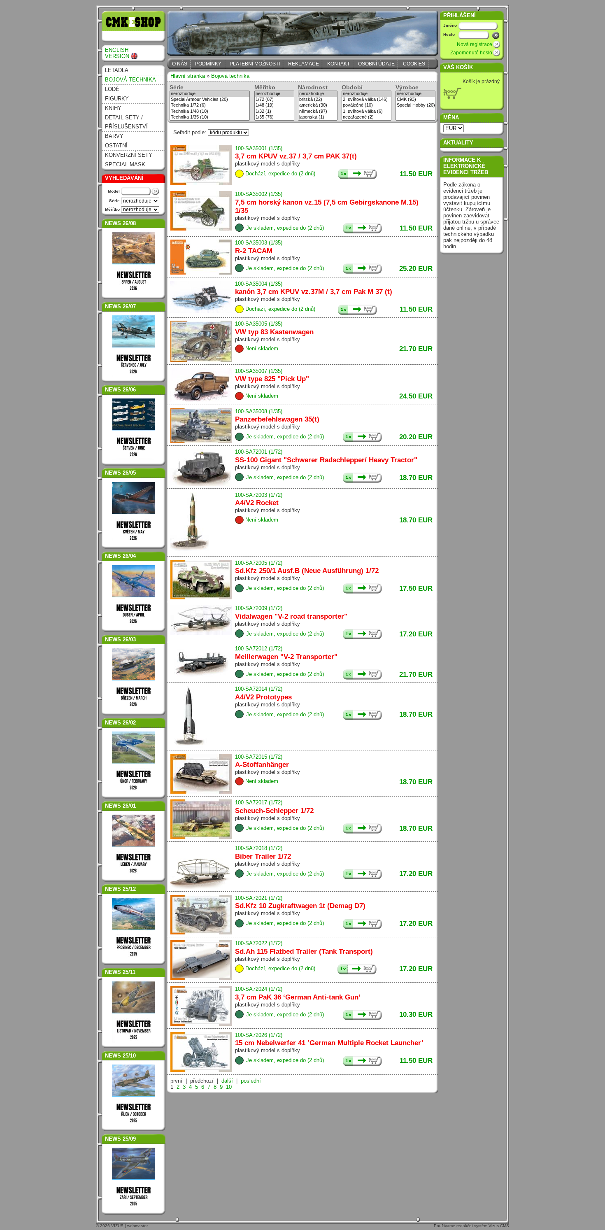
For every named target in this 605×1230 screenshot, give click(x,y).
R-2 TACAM (253, 251)
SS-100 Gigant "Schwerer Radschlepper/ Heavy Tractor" (326, 460)
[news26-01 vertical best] (134, 845)
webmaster (137, 1225)
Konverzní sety (128, 155)
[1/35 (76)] (274, 117)
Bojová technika (130, 80)
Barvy (114, 136)
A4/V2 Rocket (257, 503)
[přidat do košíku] (357, 174)
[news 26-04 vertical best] (133, 625)
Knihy (113, 108)
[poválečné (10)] (366, 105)
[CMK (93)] (415, 99)
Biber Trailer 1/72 (263, 856)
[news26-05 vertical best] (133, 542)
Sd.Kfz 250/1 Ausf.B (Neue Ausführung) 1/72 (307, 571)
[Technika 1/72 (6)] (209, 105)
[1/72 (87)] (274, 99)
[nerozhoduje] (209, 94)
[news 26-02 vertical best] (133, 791)
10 (229, 1087)
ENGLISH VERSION (117, 53)
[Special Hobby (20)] (415, 105)
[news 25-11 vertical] (134, 1012)
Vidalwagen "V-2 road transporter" (291, 616)
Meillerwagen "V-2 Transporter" (286, 657)
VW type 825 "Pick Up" (272, 379)
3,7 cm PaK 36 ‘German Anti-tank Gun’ (298, 997)
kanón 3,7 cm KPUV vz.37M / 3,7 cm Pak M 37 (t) (313, 292)
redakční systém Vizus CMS (482, 1225)
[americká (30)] (317, 105)
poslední (251, 1081)
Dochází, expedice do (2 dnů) (280, 173)
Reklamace (303, 64)
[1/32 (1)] (274, 111)
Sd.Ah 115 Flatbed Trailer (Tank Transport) (304, 951)
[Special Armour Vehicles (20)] (209, 99)
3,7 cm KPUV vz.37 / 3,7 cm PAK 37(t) (296, 156)
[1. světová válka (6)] (366, 111)
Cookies (414, 64)
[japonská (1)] (317, 117)
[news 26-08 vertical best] (134, 263)
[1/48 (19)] (274, 105)
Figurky (117, 99)
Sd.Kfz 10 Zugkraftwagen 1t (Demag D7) (300, 906)
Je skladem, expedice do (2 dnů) (285, 228)
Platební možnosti (255, 64)
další (227, 1081)
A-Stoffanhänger (262, 765)
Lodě (112, 89)
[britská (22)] (317, 99)
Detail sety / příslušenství (126, 122)
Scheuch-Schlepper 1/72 (274, 811)
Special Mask (125, 164)
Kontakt (338, 64)
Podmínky (208, 64)
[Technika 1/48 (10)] (209, 111)
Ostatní (116, 145)
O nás (179, 64)
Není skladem (261, 348)
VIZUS (117, 1225)
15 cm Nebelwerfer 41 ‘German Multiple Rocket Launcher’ (329, 1043)
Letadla (116, 70)
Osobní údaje (376, 64)
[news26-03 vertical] (134, 679)
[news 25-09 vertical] (134, 1178)
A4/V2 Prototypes (263, 697)
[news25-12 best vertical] (134, 929)
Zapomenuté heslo (471, 52)
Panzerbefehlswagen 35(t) (277, 419)
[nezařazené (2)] (366, 117)
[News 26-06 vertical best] (134, 429)
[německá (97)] (317, 111)
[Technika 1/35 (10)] (209, 117)
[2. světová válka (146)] (366, 99)
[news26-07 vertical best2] (133, 375)
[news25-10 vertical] (134, 1095)
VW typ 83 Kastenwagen (274, 332)
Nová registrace (474, 44)
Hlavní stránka (187, 76)
